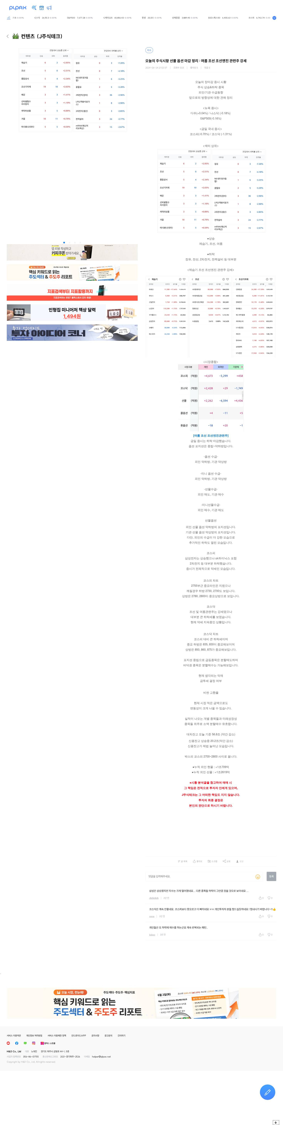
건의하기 (121, 1035)
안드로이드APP (78, 1035)
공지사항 (95, 1035)
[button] (64, 242)
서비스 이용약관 (14, 1035)
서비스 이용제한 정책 (57, 1035)
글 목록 (184, 861)
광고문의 (108, 1035)
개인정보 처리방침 (34, 1035)
